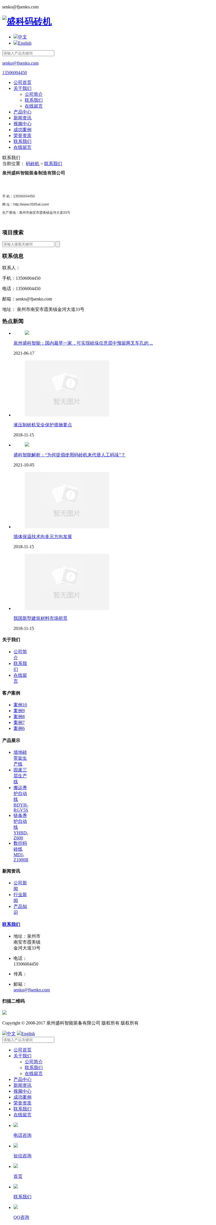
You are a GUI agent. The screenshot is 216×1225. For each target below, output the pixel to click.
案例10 (20, 704)
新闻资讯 (23, 117)
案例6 (19, 728)
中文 (22, 37)
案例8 (19, 716)
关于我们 (23, 88)
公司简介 (34, 94)
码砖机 (32, 163)
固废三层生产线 (20, 776)
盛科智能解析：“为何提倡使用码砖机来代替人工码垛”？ (69, 454)
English (25, 43)
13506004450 (14, 72)
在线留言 (34, 106)
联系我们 (34, 100)
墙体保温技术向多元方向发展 (43, 536)
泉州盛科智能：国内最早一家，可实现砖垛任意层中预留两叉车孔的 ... (83, 343)
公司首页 (23, 82)
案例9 (19, 710)
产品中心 (23, 112)
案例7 (19, 722)
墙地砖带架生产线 (20, 758)
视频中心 (23, 123)
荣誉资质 (23, 135)
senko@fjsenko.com (20, 63)
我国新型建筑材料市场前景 (41, 618)
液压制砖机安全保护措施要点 (43, 424)
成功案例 (23, 129)
